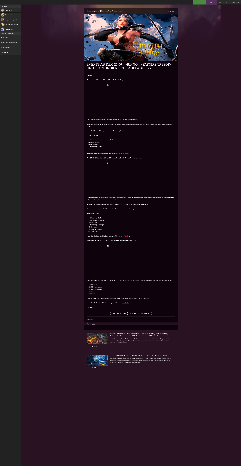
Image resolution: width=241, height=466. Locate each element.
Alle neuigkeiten (93, 11)
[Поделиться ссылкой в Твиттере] (112, 319)
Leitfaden (125, 153)
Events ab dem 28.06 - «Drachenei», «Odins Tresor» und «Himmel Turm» (138, 355)
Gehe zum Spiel (119, 313)
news (93, 324)
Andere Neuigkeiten (140, 313)
